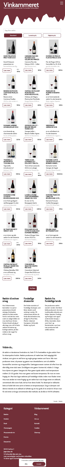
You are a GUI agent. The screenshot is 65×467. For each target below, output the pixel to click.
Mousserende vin (9, 432)
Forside (55, 401)
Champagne (8, 428)
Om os (36, 419)
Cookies (36, 428)
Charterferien (17, 458)
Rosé (5, 423)
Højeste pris (52, 35)
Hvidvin (6, 419)
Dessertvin (7, 442)
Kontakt (37, 423)
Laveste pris (32, 35)
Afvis (26, 464)
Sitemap (37, 432)
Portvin (6, 437)
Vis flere (32, 288)
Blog (35, 414)
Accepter (39, 464)
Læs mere (7, 70)
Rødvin (6, 414)
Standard (13, 35)
